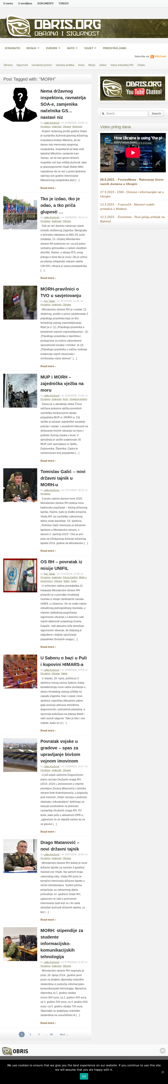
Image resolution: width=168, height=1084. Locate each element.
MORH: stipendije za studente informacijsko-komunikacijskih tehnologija (61, 943)
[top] (163, 1051)
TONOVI (63, 3)
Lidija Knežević (52, 122)
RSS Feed (160, 56)
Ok (84, 1076)
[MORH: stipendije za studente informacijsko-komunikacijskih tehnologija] (20, 960)
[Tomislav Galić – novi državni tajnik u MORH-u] (20, 501)
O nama (8, 3)
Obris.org (68, 25)
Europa (50, 48)
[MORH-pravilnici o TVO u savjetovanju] (20, 318)
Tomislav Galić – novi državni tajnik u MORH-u (63, 478)
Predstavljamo (114, 48)
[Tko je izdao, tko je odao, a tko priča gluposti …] (20, 228)
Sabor (103, 65)
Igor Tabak (49, 301)
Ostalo (141, 65)
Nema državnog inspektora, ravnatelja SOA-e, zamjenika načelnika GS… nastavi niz (63, 104)
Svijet (87, 48)
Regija (30, 48)
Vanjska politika (65, 65)
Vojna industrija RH (121, 65)
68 (51, 1034)
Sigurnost (22, 65)
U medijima (25, 3)
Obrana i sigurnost (67, 34)
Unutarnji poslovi (42, 65)
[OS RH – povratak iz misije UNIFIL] (20, 591)
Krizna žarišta (70, 577)
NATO (69, 48)
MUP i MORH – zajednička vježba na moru (62, 383)
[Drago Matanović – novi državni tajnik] (20, 872)
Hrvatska (45, 126)
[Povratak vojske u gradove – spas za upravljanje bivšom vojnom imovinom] (20, 771)
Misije (91, 65)
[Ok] (162, 1072)
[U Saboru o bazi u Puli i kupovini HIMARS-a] (20, 687)
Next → (64, 1034)
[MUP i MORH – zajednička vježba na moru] (20, 406)
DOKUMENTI (45, 3)
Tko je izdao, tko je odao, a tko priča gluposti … (60, 205)
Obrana (8, 65)
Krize (81, 65)
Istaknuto (12, 48)
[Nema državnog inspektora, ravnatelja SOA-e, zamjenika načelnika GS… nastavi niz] (20, 120)
